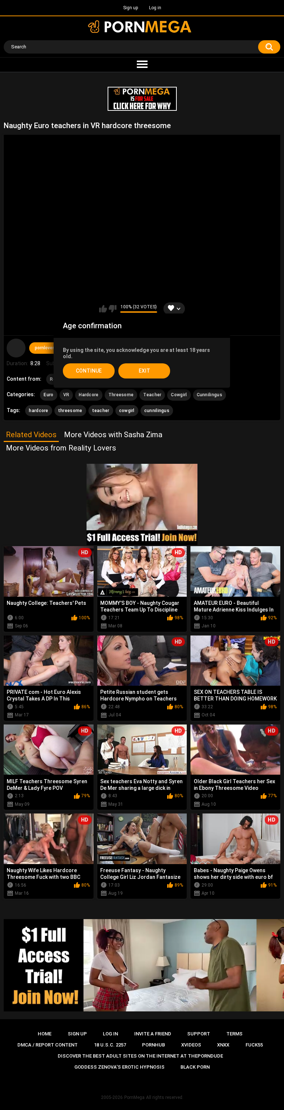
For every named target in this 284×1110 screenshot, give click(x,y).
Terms (234, 1034)
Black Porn (195, 1067)
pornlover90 (47, 347)
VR (66, 394)
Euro (48, 394)
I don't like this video (112, 308)
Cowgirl (179, 394)
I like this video (103, 308)
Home (44, 1034)
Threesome (121, 394)
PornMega (134, 1097)
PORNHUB (153, 1045)
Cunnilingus (209, 394)
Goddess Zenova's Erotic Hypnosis (119, 1067)
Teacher (152, 394)
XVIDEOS (191, 1045)
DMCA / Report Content (47, 1045)
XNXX (223, 1045)
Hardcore (88, 394)
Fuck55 (254, 1045)
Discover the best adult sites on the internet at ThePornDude (140, 1056)
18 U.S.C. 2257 (110, 1045)
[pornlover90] (16, 348)
